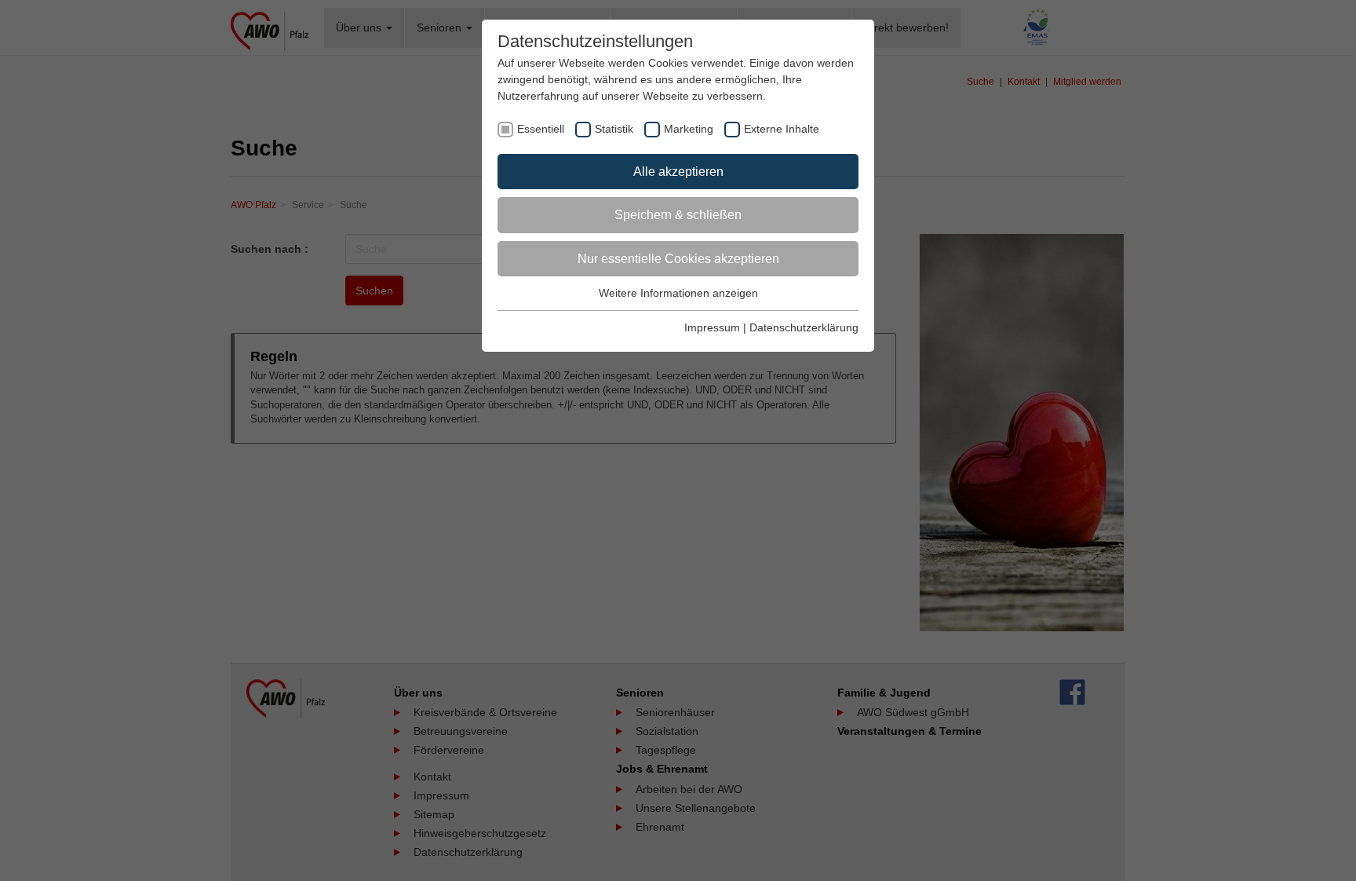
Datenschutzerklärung (803, 327)
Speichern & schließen (678, 214)
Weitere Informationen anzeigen (678, 293)
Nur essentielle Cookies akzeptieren (678, 258)
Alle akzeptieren (678, 171)
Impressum (712, 327)
